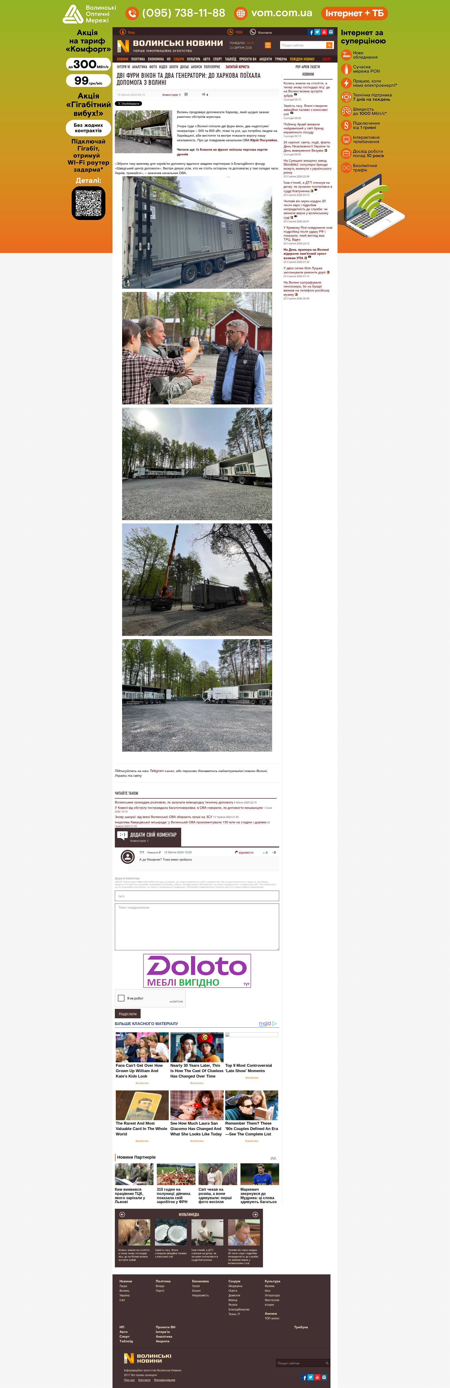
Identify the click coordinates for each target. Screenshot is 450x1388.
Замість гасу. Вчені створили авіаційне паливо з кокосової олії (306, 109)
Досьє (184, 66)
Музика (269, 1286)
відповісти (246, 852)
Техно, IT (234, 1314)
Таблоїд (230, 59)
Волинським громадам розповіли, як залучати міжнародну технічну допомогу (174, 802)
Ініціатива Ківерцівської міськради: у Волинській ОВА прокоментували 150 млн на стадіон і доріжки (190, 822)
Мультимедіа (189, 1214)
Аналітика (139, 66)
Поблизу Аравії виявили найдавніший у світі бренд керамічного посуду (303, 128)
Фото (153, 66)
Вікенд (233, 1300)
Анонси (196, 66)
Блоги (173, 66)
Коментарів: (171, 95)
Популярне (212, 66)
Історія (269, 1304)
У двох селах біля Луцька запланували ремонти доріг (305, 269)
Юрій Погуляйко (263, 140)
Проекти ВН (247, 59)
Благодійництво (239, 1309)
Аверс (326, 59)
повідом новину (302, 59)
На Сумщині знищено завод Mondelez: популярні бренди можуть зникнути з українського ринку (307, 166)
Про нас (129, 1380)
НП (169, 59)
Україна (125, 1295)
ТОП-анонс (272, 1318)
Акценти (265, 59)
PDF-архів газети (308, 66)
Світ (122, 1300)
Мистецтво (272, 1300)
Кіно (267, 1290)
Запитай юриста (237, 66)
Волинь (124, 1290)
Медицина (235, 1286)
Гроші (196, 1286)
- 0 (274, 852)
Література (272, 1295)
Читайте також (126, 793)
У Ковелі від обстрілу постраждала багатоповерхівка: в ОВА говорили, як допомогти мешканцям (189, 807)
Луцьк (123, 1286)
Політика (138, 59)
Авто (206, 59)
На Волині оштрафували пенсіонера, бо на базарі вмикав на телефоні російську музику (307, 288)
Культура (193, 59)
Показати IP (154, 852)
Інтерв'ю (123, 66)
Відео (163, 66)
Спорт (217, 59)
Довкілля (234, 1295)
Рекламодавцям (164, 1380)
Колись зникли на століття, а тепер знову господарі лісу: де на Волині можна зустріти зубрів (307, 89)
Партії (160, 1290)
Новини (308, 74)
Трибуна (281, 59)
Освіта (233, 1290)
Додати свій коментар (153, 835)
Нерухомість (200, 1295)
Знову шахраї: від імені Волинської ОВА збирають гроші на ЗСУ (163, 816)
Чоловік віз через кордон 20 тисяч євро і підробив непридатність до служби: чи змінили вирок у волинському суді (306, 209)
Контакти (144, 1380)
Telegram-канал (162, 770)
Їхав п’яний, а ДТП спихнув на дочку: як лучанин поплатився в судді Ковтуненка (308, 186)
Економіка (156, 59)
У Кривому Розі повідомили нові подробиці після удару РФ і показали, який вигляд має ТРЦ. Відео (308, 233)
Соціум (234, 1281)
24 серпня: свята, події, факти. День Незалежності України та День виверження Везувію (307, 146)
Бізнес (196, 1290)
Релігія (233, 1304)
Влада (160, 1286)
